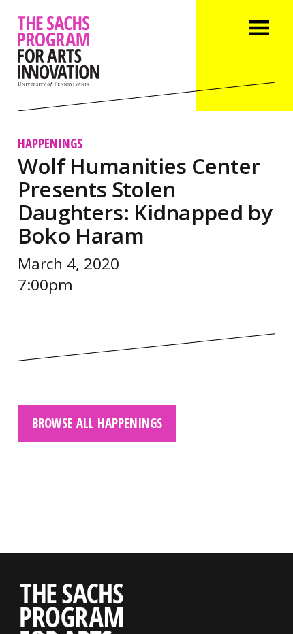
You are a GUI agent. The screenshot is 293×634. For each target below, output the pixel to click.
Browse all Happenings (97, 422)
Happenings (50, 143)
